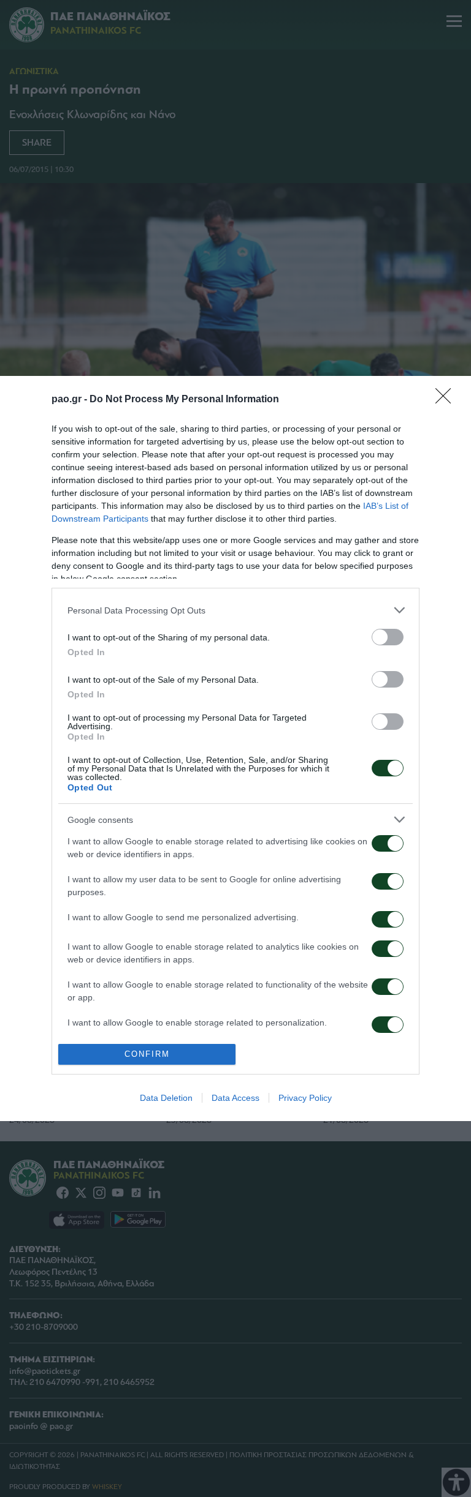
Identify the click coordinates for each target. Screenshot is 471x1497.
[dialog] (235, 748)
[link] (447, 399)
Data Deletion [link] (166, 1098)
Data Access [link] (235, 1098)
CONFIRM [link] (147, 1054)
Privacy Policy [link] (305, 1098)
